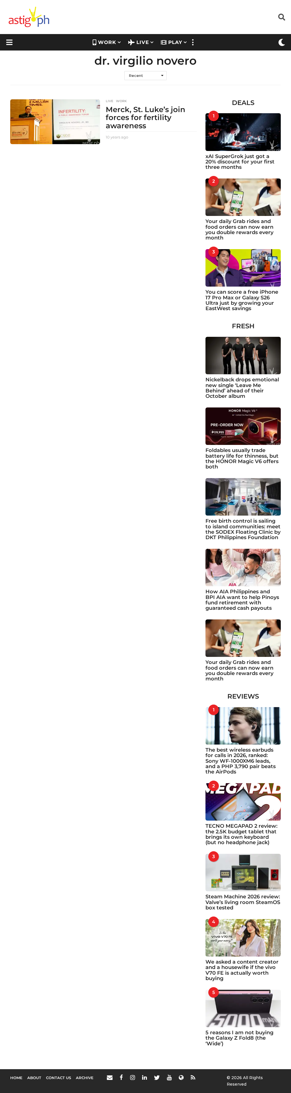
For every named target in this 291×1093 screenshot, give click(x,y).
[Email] (110, 1077)
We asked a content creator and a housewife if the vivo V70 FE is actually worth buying (241, 970)
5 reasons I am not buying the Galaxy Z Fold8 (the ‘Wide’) (239, 1038)
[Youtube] (169, 1077)
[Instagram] (132, 1077)
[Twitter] (157, 1077)
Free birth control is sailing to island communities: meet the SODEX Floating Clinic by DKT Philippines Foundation (242, 529)
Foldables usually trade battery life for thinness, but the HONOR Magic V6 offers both (241, 458)
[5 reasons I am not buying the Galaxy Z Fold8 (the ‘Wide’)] (243, 1008)
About (34, 1077)
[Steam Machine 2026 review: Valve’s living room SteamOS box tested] (243, 872)
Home (16, 1077)
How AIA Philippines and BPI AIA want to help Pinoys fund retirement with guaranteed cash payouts (242, 599)
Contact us (58, 1077)
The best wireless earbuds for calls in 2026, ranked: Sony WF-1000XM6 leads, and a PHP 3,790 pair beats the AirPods (240, 761)
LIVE (142, 42)
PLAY (175, 42)
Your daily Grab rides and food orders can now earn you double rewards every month (239, 229)
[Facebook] (121, 1077)
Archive (84, 1077)
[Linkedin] (144, 1077)
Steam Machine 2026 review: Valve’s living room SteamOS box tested (242, 902)
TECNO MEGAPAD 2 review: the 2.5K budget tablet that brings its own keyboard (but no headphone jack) (241, 834)
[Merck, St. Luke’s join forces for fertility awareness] (55, 121)
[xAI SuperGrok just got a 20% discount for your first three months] (243, 132)
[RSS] (193, 1077)
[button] (281, 17)
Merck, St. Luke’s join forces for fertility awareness (145, 117)
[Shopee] (181, 1077)
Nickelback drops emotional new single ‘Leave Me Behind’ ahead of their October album (242, 388)
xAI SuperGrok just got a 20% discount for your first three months (240, 162)
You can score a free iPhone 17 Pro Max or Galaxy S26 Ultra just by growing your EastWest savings (241, 300)
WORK (107, 42)
